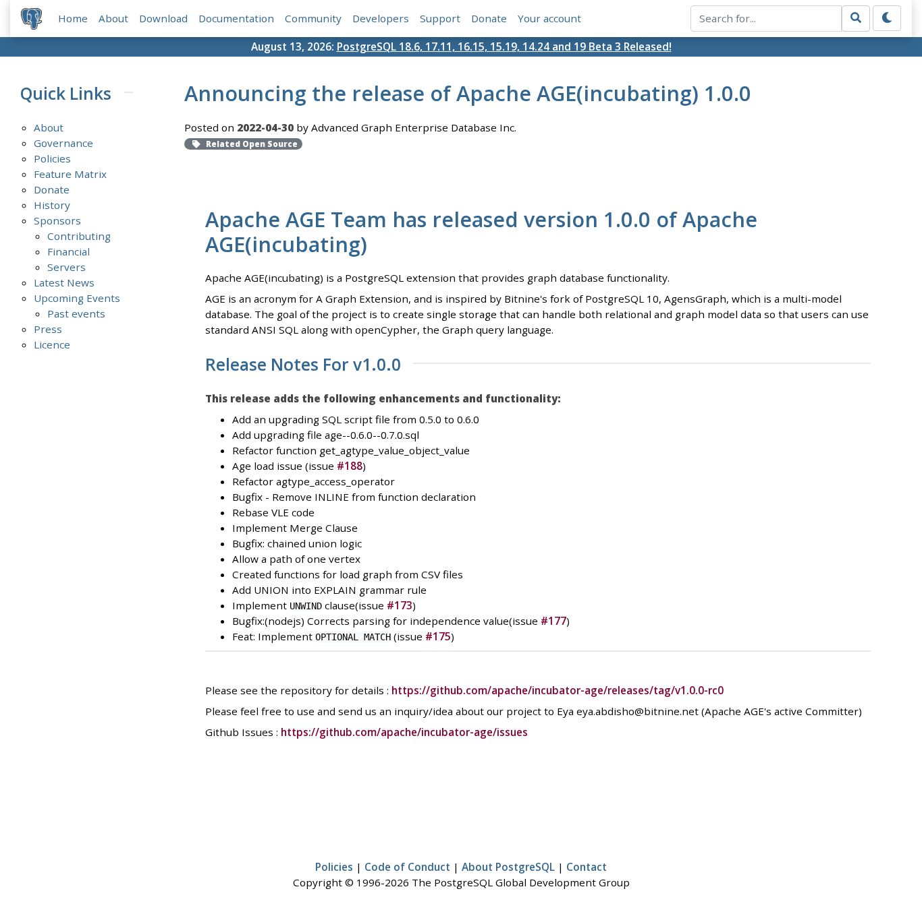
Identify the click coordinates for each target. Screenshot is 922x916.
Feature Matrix (70, 174)
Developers (380, 18)
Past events (76, 313)
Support (440, 18)
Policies (52, 158)
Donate (489, 18)
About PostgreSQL (508, 867)
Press (48, 329)
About (113, 18)
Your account (549, 18)
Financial (68, 251)
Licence (52, 344)
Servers (66, 267)
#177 (553, 621)
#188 (349, 465)
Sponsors (57, 220)
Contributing (79, 236)
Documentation (236, 18)
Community (313, 18)
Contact (586, 867)
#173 (399, 605)
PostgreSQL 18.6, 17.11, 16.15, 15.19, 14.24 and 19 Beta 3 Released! (504, 46)
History (52, 205)
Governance (63, 143)
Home (73, 18)
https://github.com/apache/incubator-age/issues (404, 732)
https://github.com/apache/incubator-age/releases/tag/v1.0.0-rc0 (557, 690)
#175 (438, 636)
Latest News (64, 282)
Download (163, 18)
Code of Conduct (407, 867)
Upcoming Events (77, 298)
